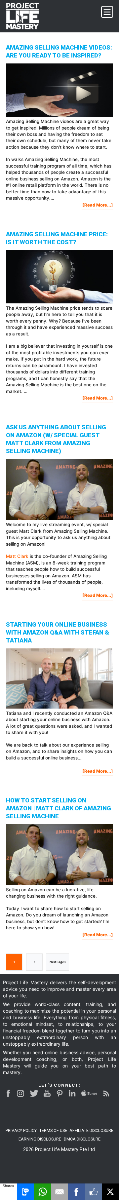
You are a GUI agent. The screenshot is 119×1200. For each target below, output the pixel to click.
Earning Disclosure (40, 1139)
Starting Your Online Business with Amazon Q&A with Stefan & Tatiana (57, 632)
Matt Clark (17, 556)
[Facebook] (76, 1191)
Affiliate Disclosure (91, 1130)
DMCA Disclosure (82, 1139)
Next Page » (57, 965)
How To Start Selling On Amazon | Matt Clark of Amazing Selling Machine (58, 808)
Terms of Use (53, 1130)
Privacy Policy (21, 1130)
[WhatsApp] (42, 1191)
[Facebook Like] (93, 1191)
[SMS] (25, 1191)
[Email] (59, 1191)
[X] (110, 1191)
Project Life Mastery (26, 16)
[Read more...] (97, 206)
